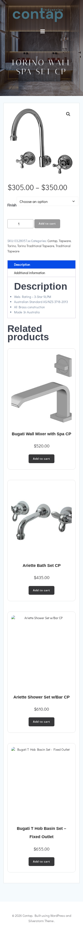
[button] (68, 114)
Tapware (65, 241)
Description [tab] (22, 264)
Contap (52, 241)
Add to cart (47, 223)
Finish (12, 204)
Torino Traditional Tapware (35, 246)
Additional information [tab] (29, 273)
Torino (11, 246)
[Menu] (43, 31)
